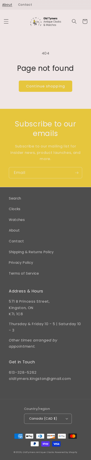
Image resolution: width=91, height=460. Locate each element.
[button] (6, 21)
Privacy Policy (21, 262)
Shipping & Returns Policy (31, 252)
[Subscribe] (76, 173)
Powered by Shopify (66, 452)
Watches (17, 219)
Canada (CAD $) (43, 418)
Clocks (15, 209)
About (14, 230)
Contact (16, 241)
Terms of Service (24, 273)
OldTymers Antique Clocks (38, 452)
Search (15, 198)
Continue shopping (45, 86)
